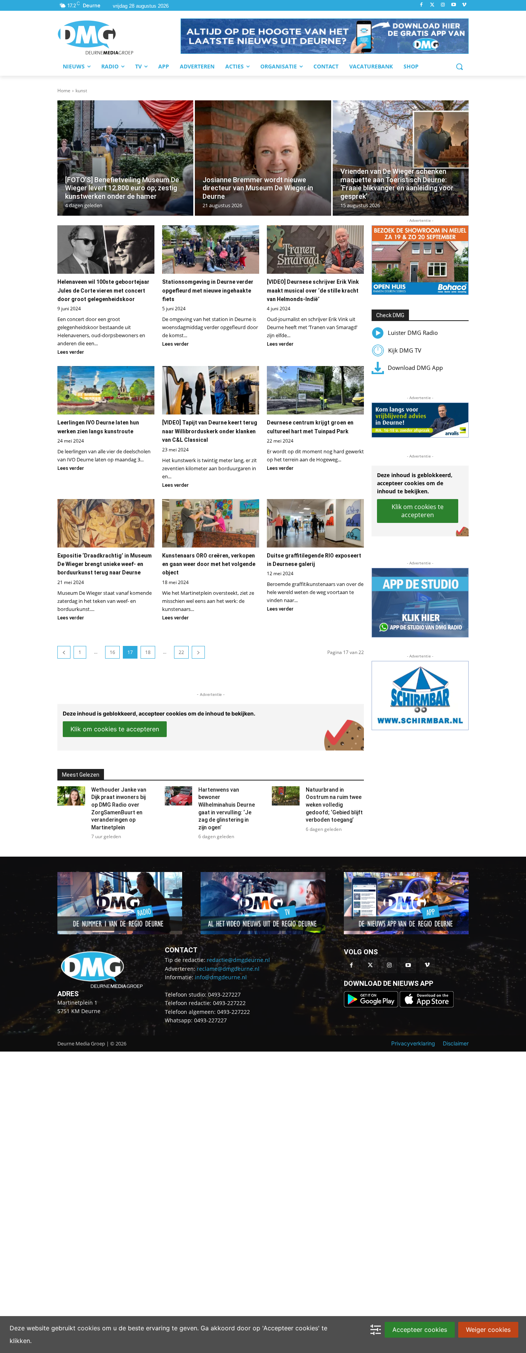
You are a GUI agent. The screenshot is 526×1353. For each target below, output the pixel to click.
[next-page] (198, 652)
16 (112, 652)
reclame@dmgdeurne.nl (228, 968)
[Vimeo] (464, 5)
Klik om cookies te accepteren (114, 729)
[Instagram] (443, 5)
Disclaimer (456, 1043)
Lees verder (70, 352)
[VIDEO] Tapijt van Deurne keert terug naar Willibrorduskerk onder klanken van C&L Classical (209, 431)
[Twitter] (432, 5)
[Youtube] (453, 5)
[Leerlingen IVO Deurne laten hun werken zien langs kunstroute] (105, 390)
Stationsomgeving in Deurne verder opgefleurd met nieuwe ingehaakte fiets (207, 290)
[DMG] (119, 37)
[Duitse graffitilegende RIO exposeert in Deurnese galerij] (315, 523)
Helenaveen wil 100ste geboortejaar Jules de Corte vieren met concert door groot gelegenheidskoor (103, 290)
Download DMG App (415, 367)
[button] (324, 36)
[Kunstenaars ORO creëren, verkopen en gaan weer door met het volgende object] (210, 523)
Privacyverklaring (413, 1043)
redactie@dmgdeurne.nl (238, 960)
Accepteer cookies (419, 1329)
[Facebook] (421, 5)
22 (181, 652)
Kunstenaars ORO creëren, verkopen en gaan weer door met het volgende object (208, 564)
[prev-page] (63, 652)
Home (63, 90)
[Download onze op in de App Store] (427, 1005)
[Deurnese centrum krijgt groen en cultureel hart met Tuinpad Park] (315, 390)
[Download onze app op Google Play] (372, 1005)
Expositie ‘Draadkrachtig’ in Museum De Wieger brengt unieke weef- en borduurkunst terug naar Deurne (104, 564)
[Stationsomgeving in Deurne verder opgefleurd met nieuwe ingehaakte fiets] (210, 249)
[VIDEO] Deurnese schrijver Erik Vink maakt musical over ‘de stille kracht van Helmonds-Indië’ (313, 290)
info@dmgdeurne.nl (221, 977)
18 (148, 652)
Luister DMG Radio (413, 332)
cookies (88, 1328)
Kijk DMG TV (404, 350)
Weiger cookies (488, 1329)
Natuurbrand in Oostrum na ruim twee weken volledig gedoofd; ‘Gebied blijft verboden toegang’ (334, 805)
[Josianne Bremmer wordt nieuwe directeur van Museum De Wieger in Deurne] (263, 158)
